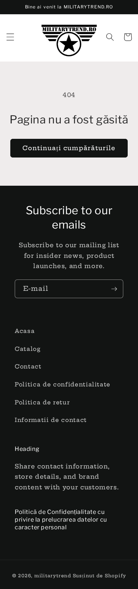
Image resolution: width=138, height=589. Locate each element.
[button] (10, 37)
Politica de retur (42, 402)
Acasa (25, 330)
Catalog (28, 348)
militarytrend (52, 575)
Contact (28, 366)
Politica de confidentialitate (62, 384)
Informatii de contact (51, 419)
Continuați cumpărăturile (69, 148)
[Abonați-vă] (114, 289)
